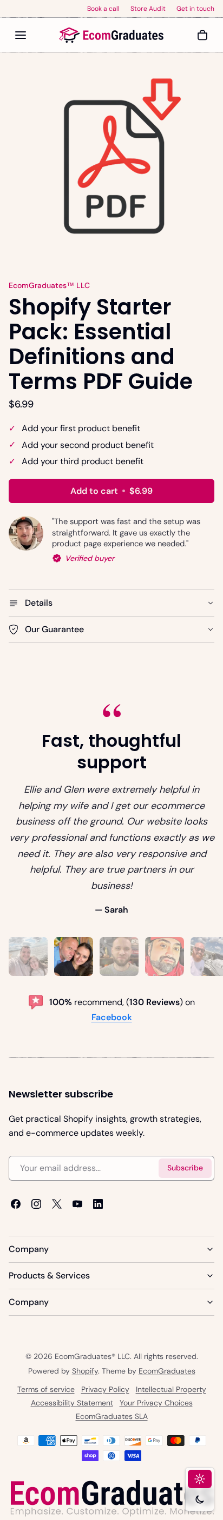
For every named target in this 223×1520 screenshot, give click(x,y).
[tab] (28, 956)
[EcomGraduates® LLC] (111, 35)
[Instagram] (36, 1204)
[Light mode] (200, 1479)
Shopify (85, 1371)
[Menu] (20, 35)
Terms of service (46, 1389)
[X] (57, 1204)
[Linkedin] (98, 1204)
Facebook (111, 1017)
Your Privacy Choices (156, 1403)
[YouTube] (77, 1204)
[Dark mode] (200, 1499)
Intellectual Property (171, 1389)
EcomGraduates (167, 1371)
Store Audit (148, 8)
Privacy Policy (105, 1389)
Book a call (103, 8)
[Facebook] (15, 1204)
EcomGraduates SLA (112, 1416)
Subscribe (185, 1168)
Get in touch (195, 8)
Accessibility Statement (72, 1403)
